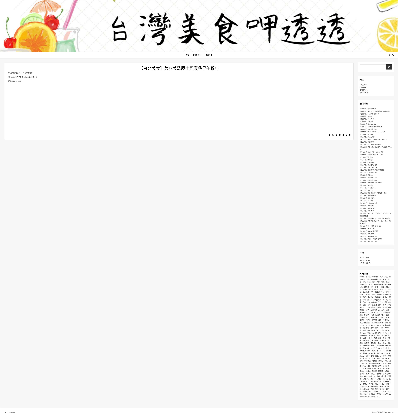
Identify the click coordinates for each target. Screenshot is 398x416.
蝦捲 (384, 391)
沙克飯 (385, 394)
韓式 (365, 335)
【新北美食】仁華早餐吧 (367, 211)
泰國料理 (384, 346)
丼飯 (369, 366)
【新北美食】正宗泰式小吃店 (368, 241)
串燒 (386, 361)
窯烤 (372, 328)
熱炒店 (382, 318)
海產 (381, 277)
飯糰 (364, 289)
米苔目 (362, 356)
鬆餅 (384, 356)
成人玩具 (372, 325)
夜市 (387, 292)
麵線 (365, 376)
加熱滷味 (366, 328)
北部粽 (380, 323)
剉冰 (361, 361)
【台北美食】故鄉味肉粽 (367, 162)
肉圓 (365, 381)
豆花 (387, 358)
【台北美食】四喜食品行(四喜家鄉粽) (371, 183)
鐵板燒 (362, 320)
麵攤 (364, 391)
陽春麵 (380, 371)
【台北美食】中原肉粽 (366, 160)
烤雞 (367, 386)
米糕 (388, 353)
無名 (364, 282)
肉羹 (372, 346)
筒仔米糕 (372, 353)
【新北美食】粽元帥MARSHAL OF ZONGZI (372, 132)
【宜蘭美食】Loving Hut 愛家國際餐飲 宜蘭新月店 (375, 111)
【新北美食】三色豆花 (366, 200)
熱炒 (364, 366)
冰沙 (386, 284)
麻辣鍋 (374, 333)
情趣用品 (363, 351)
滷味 (372, 356)
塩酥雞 (362, 277)
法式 (365, 284)
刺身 (370, 338)
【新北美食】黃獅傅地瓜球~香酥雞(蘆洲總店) (373, 193)
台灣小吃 (370, 289)
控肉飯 (380, 361)
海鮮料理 (372, 312)
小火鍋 (365, 358)
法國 (381, 386)
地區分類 (196, 55)
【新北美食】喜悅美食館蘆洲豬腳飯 (370, 226)
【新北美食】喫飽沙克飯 (367, 234)
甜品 (367, 374)
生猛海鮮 (386, 369)
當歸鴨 (385, 325)
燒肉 (373, 294)
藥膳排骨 (374, 343)
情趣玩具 (383, 289)
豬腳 (383, 282)
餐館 (376, 386)
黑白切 (369, 348)
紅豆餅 (374, 320)
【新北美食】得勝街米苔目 (368, 195)
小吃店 (366, 397)
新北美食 (362, 92)
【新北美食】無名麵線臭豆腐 (368, 203)
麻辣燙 (366, 287)
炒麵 (367, 310)
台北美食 (362, 85)
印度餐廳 (383, 340)
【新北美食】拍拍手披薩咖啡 (368, 236)
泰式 (384, 305)
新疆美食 (366, 379)
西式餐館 (377, 348)
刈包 (376, 384)
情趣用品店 (377, 391)
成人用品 (380, 312)
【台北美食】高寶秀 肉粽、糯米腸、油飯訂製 (373, 139)
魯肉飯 (379, 325)
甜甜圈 (379, 307)
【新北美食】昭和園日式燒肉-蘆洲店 (371, 239)
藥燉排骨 (372, 335)
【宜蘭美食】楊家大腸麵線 (368, 109)
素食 (383, 330)
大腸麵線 (367, 323)
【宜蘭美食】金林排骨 (366, 121)
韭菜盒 (385, 297)
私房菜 (365, 338)
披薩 (387, 348)
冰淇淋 (379, 374)
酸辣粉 (369, 369)
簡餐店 (377, 315)
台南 (364, 333)
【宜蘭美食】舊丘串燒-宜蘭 (368, 124)
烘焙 (379, 333)
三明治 (368, 320)
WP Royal (12, 412)
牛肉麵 (371, 318)
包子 (379, 369)
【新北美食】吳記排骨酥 (367, 198)
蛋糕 (384, 363)
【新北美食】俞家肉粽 (366, 175)
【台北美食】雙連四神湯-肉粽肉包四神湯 (372, 170)
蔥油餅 (380, 284)
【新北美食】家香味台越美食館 (369, 231)
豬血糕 (374, 371)
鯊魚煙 (374, 323)
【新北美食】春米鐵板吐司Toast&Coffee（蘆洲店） (375, 218)
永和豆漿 (381, 310)
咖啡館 (374, 361)
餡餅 (361, 284)
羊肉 (384, 343)
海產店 (377, 292)
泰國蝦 (385, 381)
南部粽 (369, 391)
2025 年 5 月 (363, 260)
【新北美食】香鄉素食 (366, 190)
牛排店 (365, 384)
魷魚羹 (366, 343)
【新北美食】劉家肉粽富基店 (368, 165)
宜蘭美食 (362, 90)
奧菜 (364, 330)
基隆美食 (362, 87)
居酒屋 (368, 307)
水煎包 (377, 346)
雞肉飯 (385, 379)
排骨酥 (371, 384)
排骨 (369, 294)
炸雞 (375, 338)
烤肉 (379, 305)
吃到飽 (366, 315)
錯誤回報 (209, 55)
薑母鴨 (368, 363)
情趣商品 (363, 294)
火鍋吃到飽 (377, 300)
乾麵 (369, 330)
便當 (376, 287)
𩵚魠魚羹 (366, 389)
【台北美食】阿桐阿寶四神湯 (368, 172)
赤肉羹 (366, 346)
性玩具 (385, 300)
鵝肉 (373, 282)
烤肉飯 (371, 358)
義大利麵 (377, 376)
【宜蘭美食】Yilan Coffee (367, 119)
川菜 (378, 282)
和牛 (383, 348)
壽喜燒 (379, 394)
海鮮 (364, 348)
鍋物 (387, 315)
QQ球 (383, 353)
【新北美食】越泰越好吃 (367, 208)
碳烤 (367, 356)
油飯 (365, 318)
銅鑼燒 (368, 371)
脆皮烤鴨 (374, 310)
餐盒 (376, 389)
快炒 (365, 394)
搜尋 (389, 67)
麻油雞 (362, 386)
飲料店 (385, 333)
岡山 (369, 340)
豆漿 (379, 363)
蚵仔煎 (373, 379)
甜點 (376, 318)
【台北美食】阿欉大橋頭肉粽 (368, 178)
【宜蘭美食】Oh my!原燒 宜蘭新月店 (371, 126)
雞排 (383, 292)
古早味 (365, 302)
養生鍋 (365, 325)
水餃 (369, 282)
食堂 (373, 330)
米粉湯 (371, 302)
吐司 (372, 386)
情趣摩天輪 (373, 381)
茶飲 (372, 389)
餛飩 (375, 369)
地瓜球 (385, 307)
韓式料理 (384, 294)
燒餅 (370, 376)
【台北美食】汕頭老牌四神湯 (368, 167)
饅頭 (373, 351)
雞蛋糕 (373, 374)
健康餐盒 (370, 297)
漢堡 (369, 351)
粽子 (378, 397)
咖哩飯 (362, 374)
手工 (378, 351)
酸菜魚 (368, 277)
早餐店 (377, 358)
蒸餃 (386, 312)
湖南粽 (373, 397)
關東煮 (374, 363)
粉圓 (372, 279)
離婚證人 (378, 297)
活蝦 (373, 307)
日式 (383, 351)
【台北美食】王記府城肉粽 (368, 188)
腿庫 (378, 353)
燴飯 (386, 302)
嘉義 (384, 279)
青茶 (369, 305)
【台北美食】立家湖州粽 (367, 137)
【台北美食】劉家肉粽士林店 (368, 180)
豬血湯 (374, 305)
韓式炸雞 (372, 394)
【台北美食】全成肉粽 (366, 157)
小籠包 (365, 353)
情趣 (387, 282)
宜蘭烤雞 (375, 277)
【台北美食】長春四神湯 (367, 142)
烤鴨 (361, 312)
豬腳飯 (382, 287)
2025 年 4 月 (363, 263)
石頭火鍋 (378, 279)
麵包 (370, 284)
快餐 (375, 284)
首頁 (187, 55)
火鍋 (381, 328)
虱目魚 (382, 389)
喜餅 (379, 381)
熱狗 (387, 318)
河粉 (364, 297)
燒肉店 (369, 300)
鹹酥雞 (387, 371)
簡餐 (364, 300)
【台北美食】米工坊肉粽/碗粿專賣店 (371, 144)
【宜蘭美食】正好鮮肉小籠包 (368, 129)
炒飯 (376, 289)
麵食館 (362, 371)
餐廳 (378, 294)
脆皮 (386, 277)
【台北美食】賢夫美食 (366, 134)
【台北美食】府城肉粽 (366, 185)
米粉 (383, 358)
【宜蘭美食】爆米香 (366, 116)
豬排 (379, 343)
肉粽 (384, 338)
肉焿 (372, 287)
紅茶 (379, 366)
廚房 (372, 292)
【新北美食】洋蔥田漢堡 (367, 206)
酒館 (372, 315)
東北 (378, 330)
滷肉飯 (374, 366)
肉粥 (361, 323)
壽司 (376, 328)
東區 (387, 310)
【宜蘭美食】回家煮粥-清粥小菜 (369, 114)
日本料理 (375, 340)
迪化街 (380, 302)
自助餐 (379, 379)
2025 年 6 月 (363, 258)
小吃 (365, 312)
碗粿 (379, 338)
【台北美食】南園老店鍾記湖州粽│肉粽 (371, 152)
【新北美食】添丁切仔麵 (367, 229)
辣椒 (383, 315)
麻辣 (364, 340)
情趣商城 (366, 292)
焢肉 (364, 305)
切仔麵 (366, 279)
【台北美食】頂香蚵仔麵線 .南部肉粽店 (371, 155)
